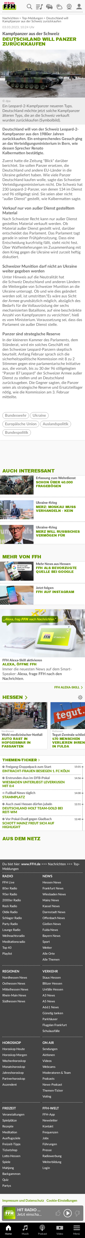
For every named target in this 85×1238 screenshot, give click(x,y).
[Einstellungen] (29, 697)
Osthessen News (13, 983)
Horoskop (11, 1043)
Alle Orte (48, 953)
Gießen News (51, 924)
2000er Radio (11, 900)
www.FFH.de (30, 864)
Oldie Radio (9, 912)
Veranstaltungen (13, 1114)
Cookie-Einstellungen (62, 1200)
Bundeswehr (15, 415)
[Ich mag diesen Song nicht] (77, 1213)
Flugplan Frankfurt (54, 1025)
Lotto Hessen (11, 1156)
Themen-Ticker (19, 760)
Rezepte (7, 1126)
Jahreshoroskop (13, 1072)
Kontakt (47, 1126)
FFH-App (48, 1114)
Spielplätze (9, 1120)
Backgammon (11, 1174)
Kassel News (51, 906)
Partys (6, 1185)
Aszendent (9, 1084)
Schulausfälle (51, 1031)
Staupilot (49, 5)
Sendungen (49, 1049)
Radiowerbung (52, 1156)
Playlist (39, 5)
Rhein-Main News (14, 995)
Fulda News (50, 930)
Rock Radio (9, 906)
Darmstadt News (53, 912)
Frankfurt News (53, 888)
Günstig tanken (52, 1013)
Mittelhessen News (15, 989)
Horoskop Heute (13, 1049)
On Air (48, 1043)
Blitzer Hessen (52, 983)
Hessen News (51, 882)
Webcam (69, 5)
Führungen (49, 1144)
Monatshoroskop (13, 1067)
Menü (76, 1234)
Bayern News (51, 936)
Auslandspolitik (55, 424)
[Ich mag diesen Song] (58, 1213)
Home (8, 1234)
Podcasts (48, 1078)
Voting (46, 1096)
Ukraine (39, 415)
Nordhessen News (14, 977)
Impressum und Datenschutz (23, 1200)
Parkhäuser (50, 1019)
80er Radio (9, 888)
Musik (25, 1234)
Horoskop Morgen (14, 1055)
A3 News (48, 995)
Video (59, 1234)
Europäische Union (21, 424)
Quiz (5, 1180)
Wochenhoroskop (14, 1061)
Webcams (48, 1067)
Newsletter (50, 1120)
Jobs (45, 1138)
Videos (47, 1061)
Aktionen (48, 1055)
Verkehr (50, 971)
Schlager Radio (12, 918)
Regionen (10, 971)
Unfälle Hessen (52, 989)
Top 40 (7, 947)
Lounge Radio (11, 930)
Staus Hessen (51, 977)
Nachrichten (10, 18)
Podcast (42, 1234)
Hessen (12, 697)
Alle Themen (51, 959)
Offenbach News (53, 918)
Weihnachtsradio (13, 936)
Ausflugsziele (11, 1138)
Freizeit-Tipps (11, 1144)
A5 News (48, 1001)
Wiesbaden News (54, 894)
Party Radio (10, 924)
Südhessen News (13, 1001)
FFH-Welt (50, 1108)
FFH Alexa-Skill (67, 687)
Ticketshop (9, 1150)
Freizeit (9, 1108)
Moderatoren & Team (56, 1072)
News (47, 876)
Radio (7, 876)
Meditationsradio (13, 942)
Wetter (59, 5)
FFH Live (8, 882)
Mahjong (8, 1168)
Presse (47, 1150)
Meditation (9, 1132)
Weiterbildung (51, 1162)
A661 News (50, 1007)
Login (46, 1168)
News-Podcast (52, 1084)
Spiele (6, 1162)
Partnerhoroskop (13, 1078)
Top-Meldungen (32, 18)
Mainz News (50, 900)
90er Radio (9, 894)
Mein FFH (79, 5)
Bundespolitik (16, 432)
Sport (46, 942)
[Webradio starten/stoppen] (68, 1213)
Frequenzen (50, 1132)
